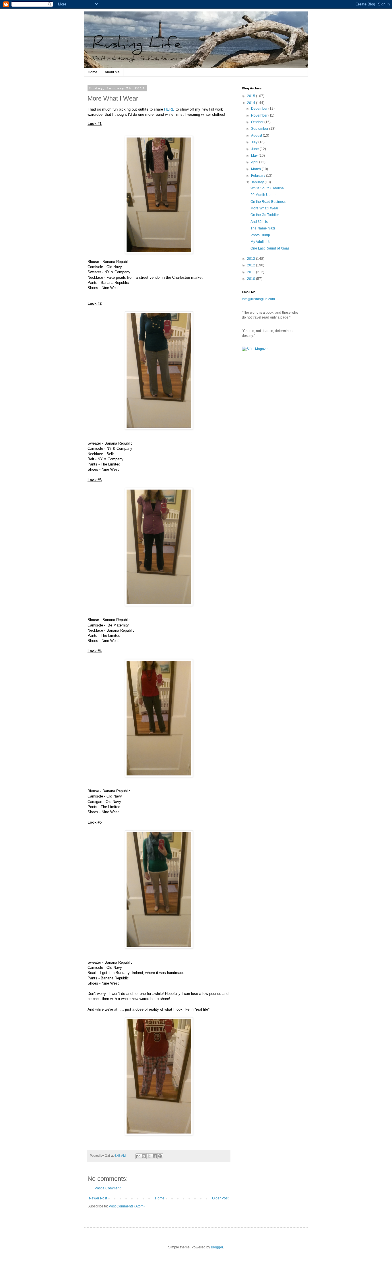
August (257, 135)
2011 (251, 272)
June (255, 149)
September (260, 129)
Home (92, 72)
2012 (251, 265)
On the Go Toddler (265, 215)
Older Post (220, 1198)
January (258, 182)
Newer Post (98, 1198)
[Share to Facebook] (155, 1156)
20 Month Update (264, 195)
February (258, 176)
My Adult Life (260, 242)
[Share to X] (149, 1156)
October (257, 122)
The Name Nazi (263, 228)
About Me (112, 72)
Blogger (217, 1247)
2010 (251, 279)
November (259, 115)
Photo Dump (260, 235)
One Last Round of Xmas (270, 248)
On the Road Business (268, 202)
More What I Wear (264, 208)
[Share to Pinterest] (160, 1156)
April (255, 162)
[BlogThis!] (144, 1156)
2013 (251, 259)
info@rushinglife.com (258, 299)
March (256, 169)
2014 (251, 103)
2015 (251, 96)
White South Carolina (267, 188)
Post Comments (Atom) (127, 1206)
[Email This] (138, 1156)
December (259, 109)
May (255, 156)
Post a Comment (108, 1188)
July (254, 142)
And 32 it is (259, 222)
